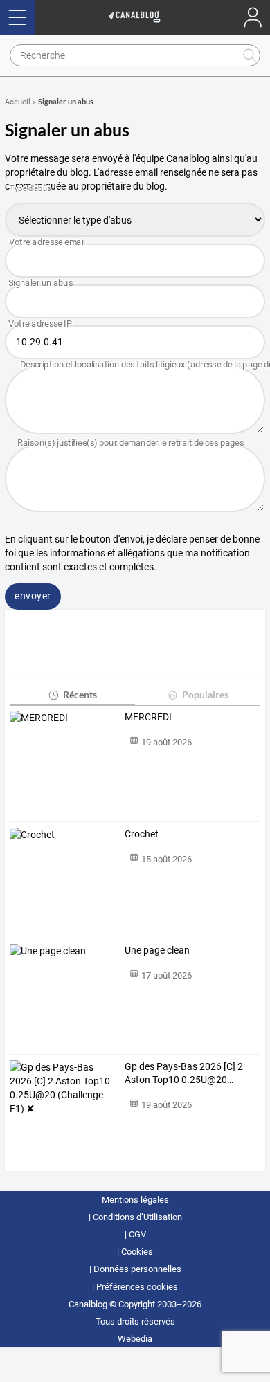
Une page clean (157, 950)
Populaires (205, 694)
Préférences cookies (137, 1287)
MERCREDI (148, 716)
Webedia (135, 1339)
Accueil (17, 102)
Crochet (142, 833)
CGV (137, 1234)
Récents (80, 694)
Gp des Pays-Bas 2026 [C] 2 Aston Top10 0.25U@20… (184, 1073)
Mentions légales (135, 1199)
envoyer (33, 595)
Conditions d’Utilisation (137, 1217)
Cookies (137, 1251)
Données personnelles (137, 1269)
